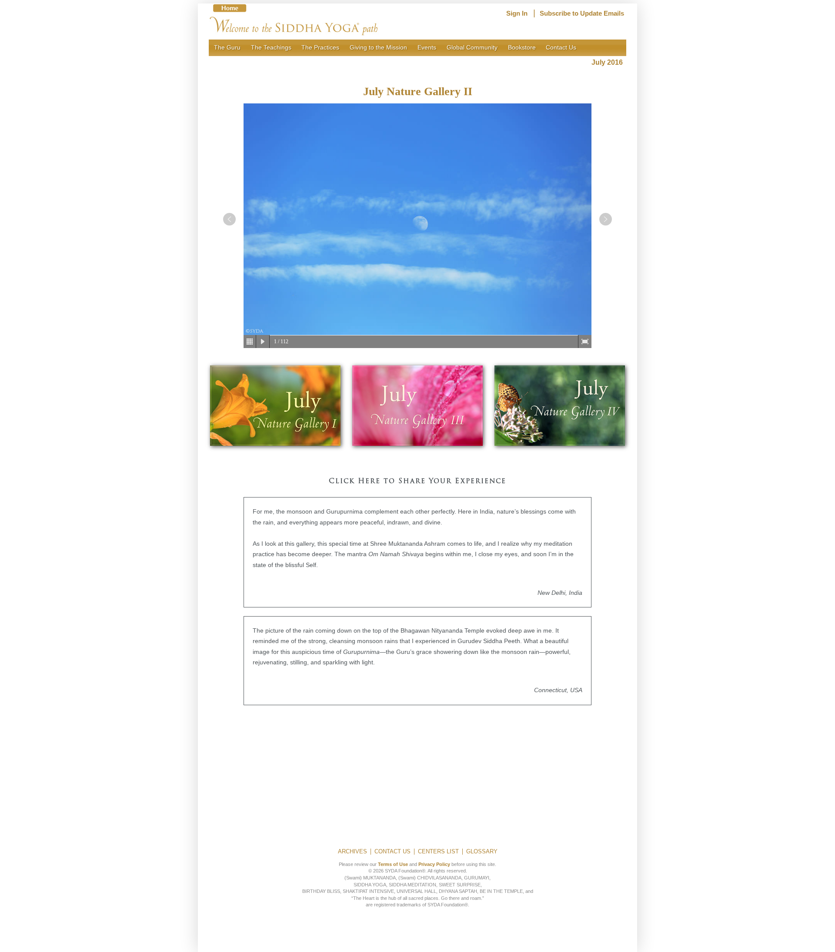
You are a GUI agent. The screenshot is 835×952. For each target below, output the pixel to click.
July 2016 (608, 62)
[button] (229, 219)
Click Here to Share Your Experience (417, 481)
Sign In (517, 13)
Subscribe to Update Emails (582, 13)
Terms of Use (393, 864)
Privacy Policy (434, 864)
